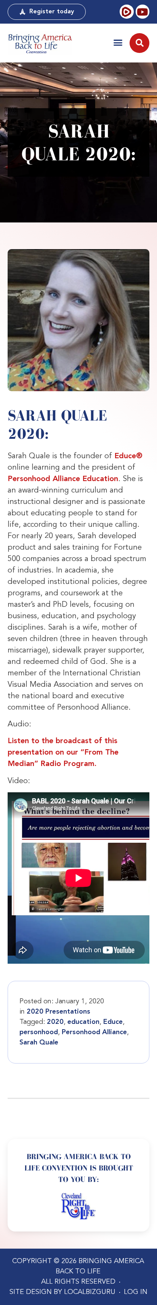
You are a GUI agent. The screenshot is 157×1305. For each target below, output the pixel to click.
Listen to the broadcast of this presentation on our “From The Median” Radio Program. (63, 752)
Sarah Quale (38, 1042)
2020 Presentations (58, 1011)
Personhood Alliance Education (63, 479)
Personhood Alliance (94, 1032)
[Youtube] (142, 11)
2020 (55, 1022)
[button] (118, 42)
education (83, 1022)
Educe (113, 1022)
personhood (38, 1032)
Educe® (128, 456)
